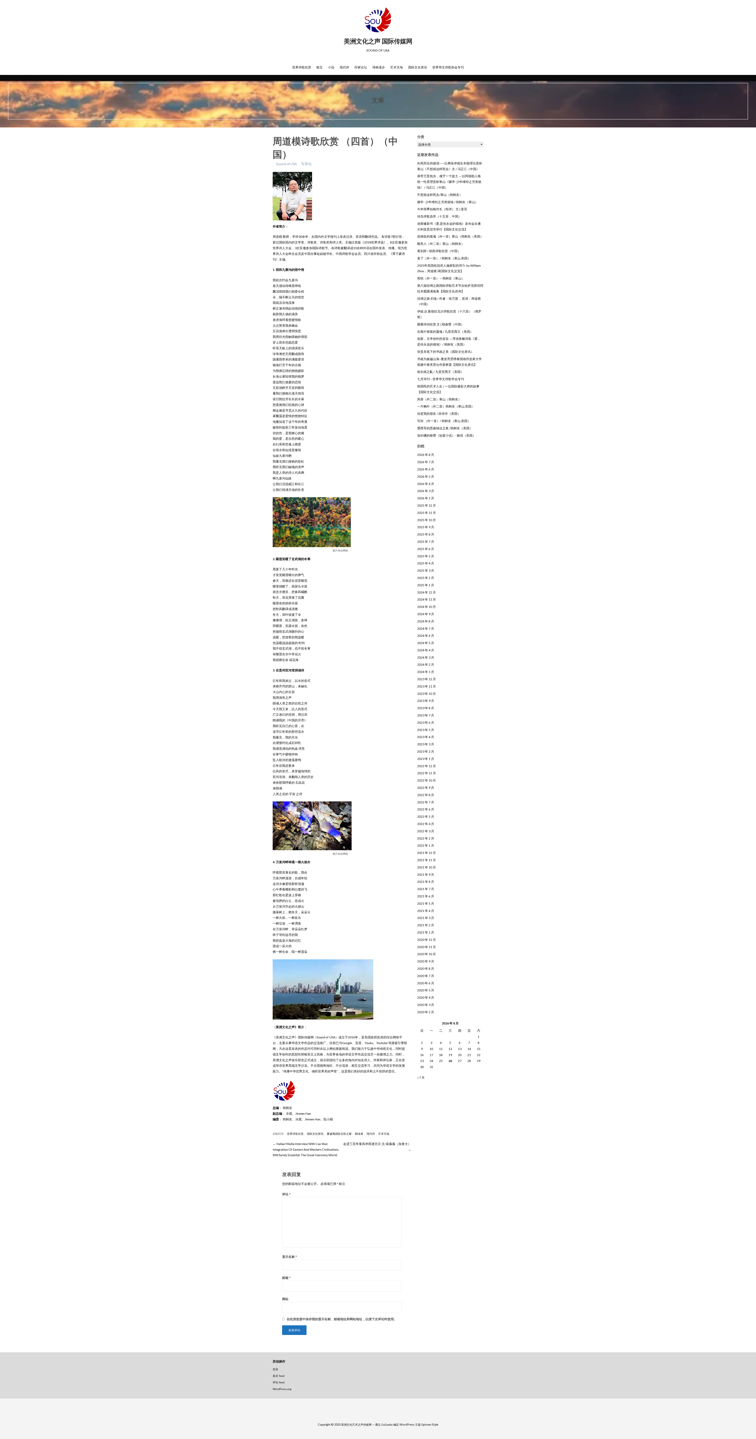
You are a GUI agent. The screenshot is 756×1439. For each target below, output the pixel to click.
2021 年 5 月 (425, 903)
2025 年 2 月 (425, 578)
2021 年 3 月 (425, 918)
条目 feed (278, 1375)
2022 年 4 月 (425, 824)
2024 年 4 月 (425, 650)
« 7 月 (421, 1077)
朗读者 (359, 1133)
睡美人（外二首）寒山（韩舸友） (440, 243)
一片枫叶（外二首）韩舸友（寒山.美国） (445, 406)
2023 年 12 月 (426, 679)
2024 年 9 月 (425, 614)
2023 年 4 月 (425, 737)
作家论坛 (360, 67)
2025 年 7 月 (425, 541)
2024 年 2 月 (425, 664)
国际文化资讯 (417, 67)
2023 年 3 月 (425, 744)
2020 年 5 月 (425, 990)
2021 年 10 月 (426, 867)
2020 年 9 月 (425, 961)
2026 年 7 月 (425, 462)
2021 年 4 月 (425, 911)
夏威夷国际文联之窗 (339, 1133)
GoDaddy (387, 1424)
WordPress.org (282, 1389)
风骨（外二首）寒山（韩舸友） (439, 399)
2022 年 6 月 (425, 809)
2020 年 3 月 (425, 1005)
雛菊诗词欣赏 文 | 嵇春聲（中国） (440, 324)
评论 (286, 1194)
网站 (285, 1299)
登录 (275, 1369)
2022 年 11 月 (426, 773)
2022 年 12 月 (426, 766)
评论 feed (278, 1382)
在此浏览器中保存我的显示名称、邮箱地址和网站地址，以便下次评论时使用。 (342, 1319)
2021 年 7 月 (425, 889)
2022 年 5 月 (425, 816)
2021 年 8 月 (425, 881)
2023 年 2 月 (425, 751)
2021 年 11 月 (426, 860)
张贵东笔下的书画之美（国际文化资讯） (445, 351)
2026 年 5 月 (425, 476)
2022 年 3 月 (425, 831)
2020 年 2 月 (425, 1012)
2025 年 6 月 (425, 549)
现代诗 (344, 67)
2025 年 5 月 (425, 556)
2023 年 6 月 (425, 722)
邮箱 (286, 1278)
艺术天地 (396, 67)
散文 (319, 67)
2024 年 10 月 (426, 606)
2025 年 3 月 (425, 570)
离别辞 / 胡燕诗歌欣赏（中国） (438, 251)
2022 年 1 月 (425, 845)
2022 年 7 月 (425, 802)
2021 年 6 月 (425, 896)
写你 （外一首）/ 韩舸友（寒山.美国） (444, 421)
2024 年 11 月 (426, 599)
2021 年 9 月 (425, 874)
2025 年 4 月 (425, 563)
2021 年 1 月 (425, 932)
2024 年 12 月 (426, 592)
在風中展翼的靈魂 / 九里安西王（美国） (445, 331)
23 (422, 1061)
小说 (331, 67)
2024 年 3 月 (425, 657)
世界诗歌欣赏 (301, 67)
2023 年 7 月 (425, 715)
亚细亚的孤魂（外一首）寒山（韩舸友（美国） (450, 236)
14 (469, 1049)
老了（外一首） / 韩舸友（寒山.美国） (444, 258)
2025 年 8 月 (425, 534)
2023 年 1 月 (425, 759)
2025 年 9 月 (425, 527)
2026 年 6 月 (425, 469)
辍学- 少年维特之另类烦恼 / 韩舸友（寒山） (447, 202)
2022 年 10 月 (426, 780)
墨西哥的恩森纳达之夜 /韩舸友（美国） (444, 428)
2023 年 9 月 (425, 700)
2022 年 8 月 (425, 795)
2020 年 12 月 (426, 939)
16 (422, 1055)
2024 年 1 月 (425, 672)
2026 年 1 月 (425, 498)
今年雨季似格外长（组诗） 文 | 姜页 (442, 209)
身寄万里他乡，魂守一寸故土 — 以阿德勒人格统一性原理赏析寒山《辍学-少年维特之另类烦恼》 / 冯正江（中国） (449, 181)
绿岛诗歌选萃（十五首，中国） (439, 216)
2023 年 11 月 (426, 686)
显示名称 (289, 1257)
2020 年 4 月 (425, 997)
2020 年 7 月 (425, 976)
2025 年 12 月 (426, 505)
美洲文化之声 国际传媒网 (378, 41)
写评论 (306, 164)
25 (441, 1061)
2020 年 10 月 (426, 954)
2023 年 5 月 (425, 730)
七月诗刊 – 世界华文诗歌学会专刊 (440, 379)
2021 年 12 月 (426, 853)
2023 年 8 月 (425, 708)
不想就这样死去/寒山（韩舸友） (439, 194)
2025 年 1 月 (425, 585)
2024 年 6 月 (425, 635)
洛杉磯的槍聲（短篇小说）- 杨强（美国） (446, 435)
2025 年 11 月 (426, 512)
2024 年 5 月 (425, 643)
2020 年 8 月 (425, 968)
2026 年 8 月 (425, 454)
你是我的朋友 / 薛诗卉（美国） (438, 413)
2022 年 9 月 (425, 787)
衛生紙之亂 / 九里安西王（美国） (440, 371)
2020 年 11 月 (426, 947)
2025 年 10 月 (426, 520)
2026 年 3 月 (425, 491)
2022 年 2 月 (425, 838)
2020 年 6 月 (425, 983)
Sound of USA (286, 164)
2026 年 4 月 (425, 484)
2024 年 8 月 (425, 621)
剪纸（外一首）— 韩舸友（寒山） (440, 278)
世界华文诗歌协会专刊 (448, 67)
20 (459, 1055)
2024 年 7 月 (425, 628)
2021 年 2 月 (425, 925)
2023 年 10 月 (426, 693)
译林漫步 (378, 67)
